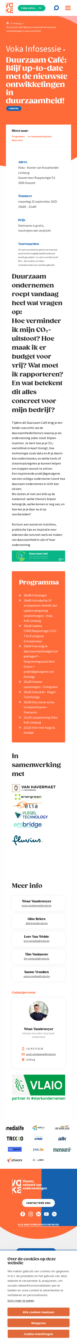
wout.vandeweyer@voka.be (36, 905)
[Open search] (57, 8)
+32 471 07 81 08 (34, 1048)
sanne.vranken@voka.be (36, 976)
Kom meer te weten (21, 1300)
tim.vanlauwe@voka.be (36, 958)
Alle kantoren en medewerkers (38, 1224)
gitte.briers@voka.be (37, 923)
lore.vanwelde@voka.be (36, 941)
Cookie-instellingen (38, 1334)
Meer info (17, 140)
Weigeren (38, 1323)
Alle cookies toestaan (38, 1312)
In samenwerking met (40, 136)
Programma (18, 136)
